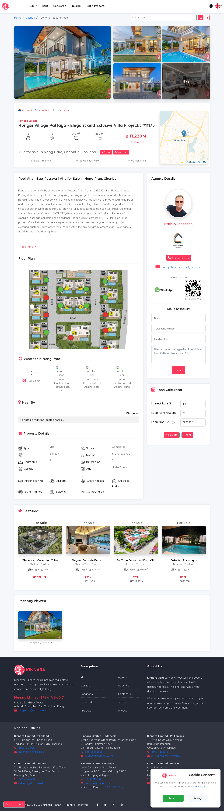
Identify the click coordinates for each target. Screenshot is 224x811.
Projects (86, 710)
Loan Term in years (163, 412)
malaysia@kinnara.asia (98, 783)
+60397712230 (92, 779)
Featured (86, 702)
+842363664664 (26, 779)
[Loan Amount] (172, 422)
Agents (122, 677)
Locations (87, 694)
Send (178, 370)
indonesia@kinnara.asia (98, 755)
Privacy (122, 710)
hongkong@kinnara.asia (32, 710)
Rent (45, 6)
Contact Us (125, 694)
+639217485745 (159, 751)
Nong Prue (63, 110)
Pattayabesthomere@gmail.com (181, 267)
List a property (96, 6)
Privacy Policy (202, 786)
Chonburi (44, 110)
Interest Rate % (161, 403)
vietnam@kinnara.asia (31, 783)
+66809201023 (25, 747)
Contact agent (14, 804)
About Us (123, 685)
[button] (183, 133)
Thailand (27, 110)
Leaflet (186, 162)
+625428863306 (92, 751)
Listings (30, 17)
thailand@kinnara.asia (31, 751)
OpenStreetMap (200, 162)
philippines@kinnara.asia (165, 755)
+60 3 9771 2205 (113, 787)
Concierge (59, 6)
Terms (122, 702)
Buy (31, 6)
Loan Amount (160, 422)
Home (18, 17)
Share (107, 152)
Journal (76, 6)
